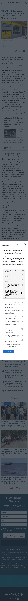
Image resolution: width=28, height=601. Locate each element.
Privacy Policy (22, 357)
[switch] (22, 274)
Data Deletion (5, 357)
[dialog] (14, 300)
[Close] (25, 244)
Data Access (14, 357)
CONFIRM (8, 351)
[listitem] (14, 271)
